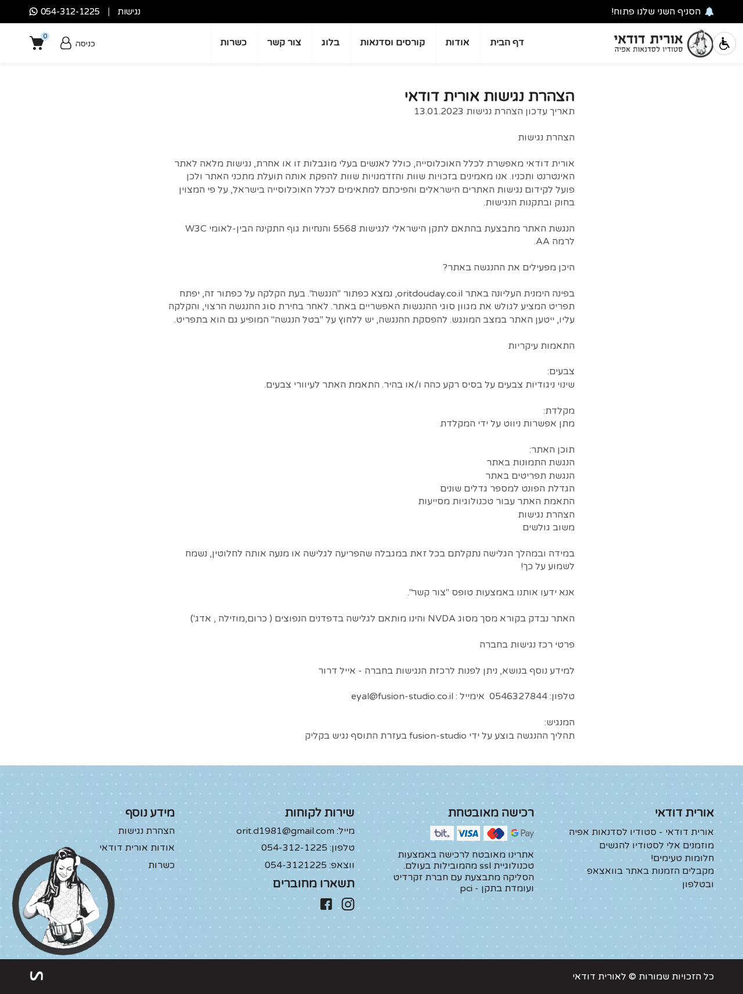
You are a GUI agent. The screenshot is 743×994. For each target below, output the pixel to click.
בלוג (331, 42)
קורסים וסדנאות (392, 42)
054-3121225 (310, 865)
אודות (457, 42)
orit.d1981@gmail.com (295, 831)
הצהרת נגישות (146, 831)
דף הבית (507, 42)
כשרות (233, 42)
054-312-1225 (308, 848)
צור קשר (284, 42)
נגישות (129, 11)
